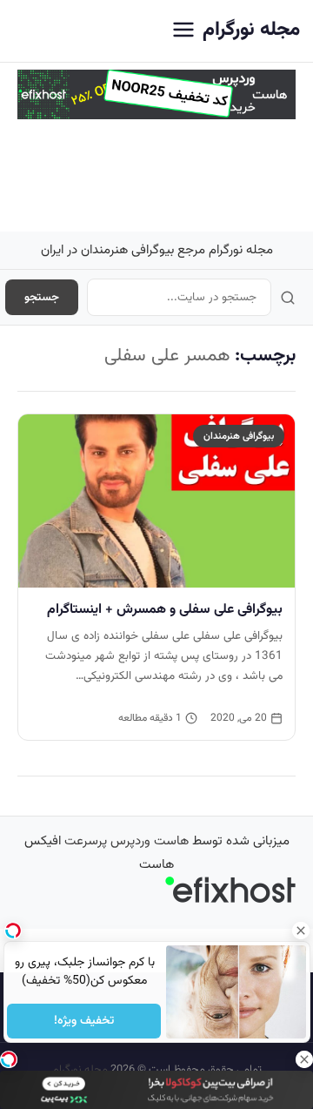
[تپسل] (8, 1059)
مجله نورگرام (251, 30)
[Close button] (300, 930)
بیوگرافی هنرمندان (238, 436)
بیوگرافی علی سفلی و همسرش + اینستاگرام (165, 609)
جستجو (41, 297)
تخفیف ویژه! (84, 1021)
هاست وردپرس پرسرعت (126, 841)
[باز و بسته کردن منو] (183, 30)
